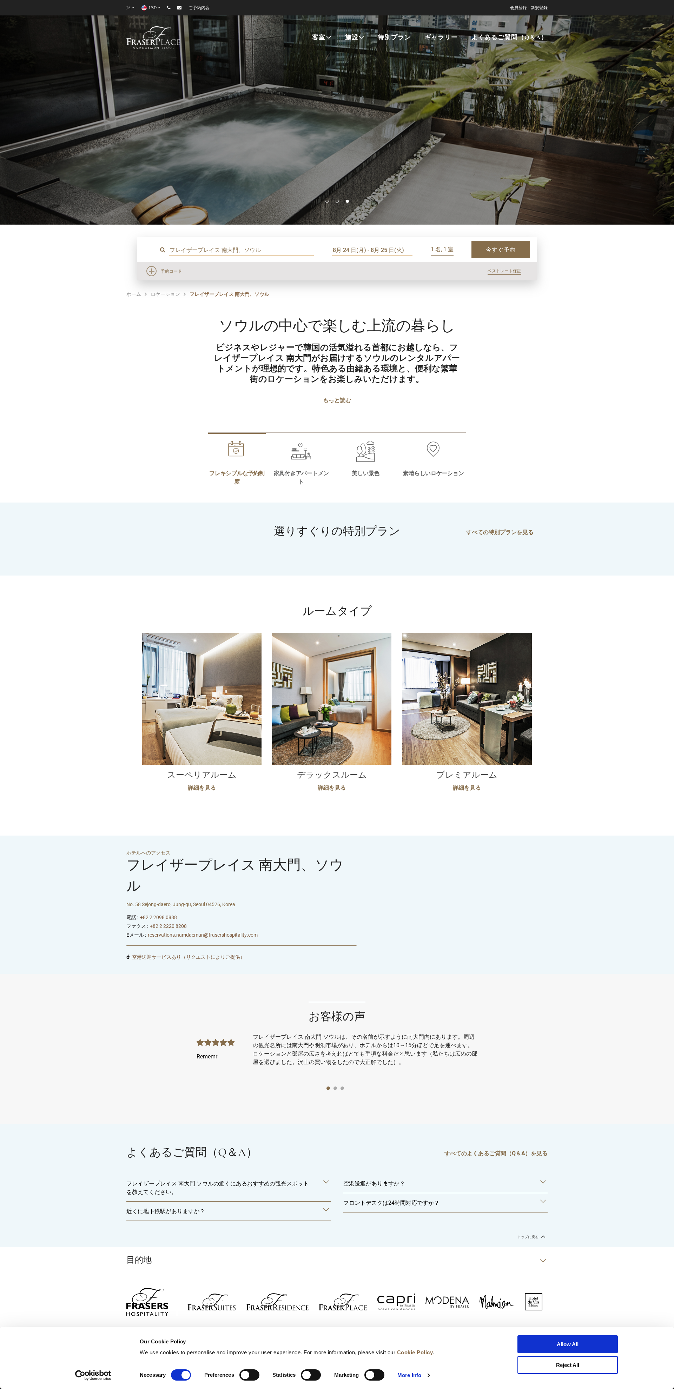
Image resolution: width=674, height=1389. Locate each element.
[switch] (249, 1375)
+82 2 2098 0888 (158, 917)
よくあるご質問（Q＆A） (509, 38)
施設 (351, 38)
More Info (409, 1375)
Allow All (568, 1344)
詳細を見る (202, 787)
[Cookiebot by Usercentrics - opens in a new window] (93, 1375)
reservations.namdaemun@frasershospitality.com (203, 934)
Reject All (567, 1365)
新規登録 (539, 8)
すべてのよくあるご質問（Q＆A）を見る (496, 1153)
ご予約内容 (199, 8)
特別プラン (394, 38)
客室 (318, 38)
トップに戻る (528, 1237)
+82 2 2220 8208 (168, 926)
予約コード (171, 271)
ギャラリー (441, 38)
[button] (327, 201)
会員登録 (518, 8)
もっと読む (337, 400)
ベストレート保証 (504, 270)
